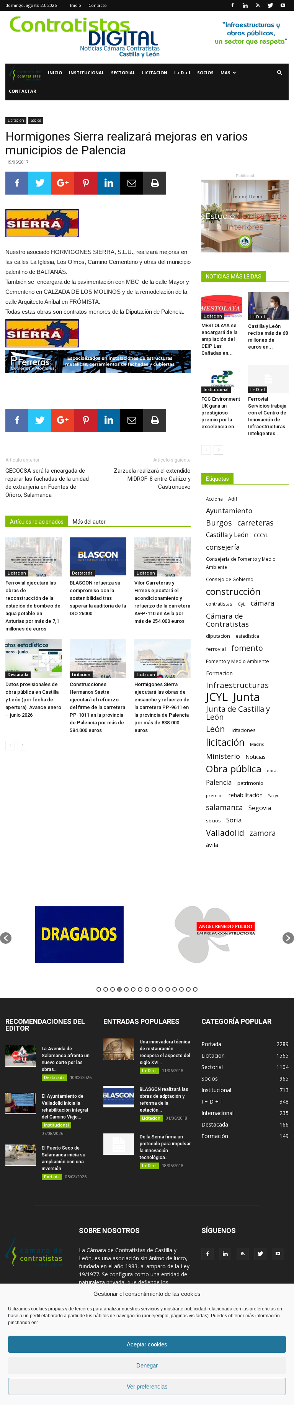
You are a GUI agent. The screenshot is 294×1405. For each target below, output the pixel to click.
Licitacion (154, 72)
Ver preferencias (147, 1386)
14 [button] (188, 989)
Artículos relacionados (37, 522)
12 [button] (174, 989)
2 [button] (105, 989)
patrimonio (250, 782)
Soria (234, 820)
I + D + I (182, 72)
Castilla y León (227, 535)
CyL (241, 604)
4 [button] (119, 989)
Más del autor (89, 522)
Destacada (82, 573)
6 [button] (133, 989)
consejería (223, 547)
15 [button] (195, 989)
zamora (263, 833)
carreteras (255, 523)
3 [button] (112, 989)
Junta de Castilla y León (238, 713)
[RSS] (257, 5)
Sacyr (273, 795)
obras (272, 770)
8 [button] (147, 989)
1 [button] (98, 989)
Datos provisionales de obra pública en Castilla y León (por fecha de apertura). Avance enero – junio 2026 (33, 699)
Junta (246, 697)
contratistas (219, 604)
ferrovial (216, 648)
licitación (225, 742)
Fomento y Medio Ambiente (237, 661)
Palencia (219, 782)
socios (213, 820)
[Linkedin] (245, 5)
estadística (247, 636)
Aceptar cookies (147, 1344)
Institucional (86, 72)
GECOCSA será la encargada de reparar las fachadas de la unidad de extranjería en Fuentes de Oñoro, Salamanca (47, 482)
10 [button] (160, 989)
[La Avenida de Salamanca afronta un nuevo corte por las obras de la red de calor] (20, 1056)
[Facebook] (232, 5)
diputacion (218, 635)
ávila (212, 844)
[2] (147, 37)
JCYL (217, 697)
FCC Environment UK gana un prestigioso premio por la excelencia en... (220, 412)
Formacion (219, 673)
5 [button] (126, 989)
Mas (225, 72)
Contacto (97, 5)
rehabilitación (246, 795)
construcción (233, 591)
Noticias (255, 756)
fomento (247, 648)
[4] (245, 216)
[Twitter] (270, 5)
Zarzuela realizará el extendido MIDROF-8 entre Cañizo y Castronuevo (152, 478)
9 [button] (154, 989)
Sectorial (123, 72)
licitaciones (242, 730)
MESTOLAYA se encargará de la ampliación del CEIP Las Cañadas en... (219, 339)
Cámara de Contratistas (227, 620)
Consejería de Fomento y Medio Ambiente (241, 563)
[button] (279, 73)
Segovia (259, 808)
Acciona (214, 499)
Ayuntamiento (229, 511)
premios (214, 795)
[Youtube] (283, 5)
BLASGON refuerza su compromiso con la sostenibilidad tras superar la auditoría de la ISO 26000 (98, 598)
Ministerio (223, 756)
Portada (52, 1176)
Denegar (147, 1365)
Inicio (75, 5)
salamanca (224, 808)
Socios (205, 72)
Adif (232, 498)
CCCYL (261, 535)
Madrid (257, 744)
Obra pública (233, 769)
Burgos (219, 523)
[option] (79, 934)
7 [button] (140, 989)
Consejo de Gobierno (229, 579)
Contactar (22, 91)
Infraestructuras (237, 685)
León (215, 729)
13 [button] (181, 989)
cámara (262, 603)
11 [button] (167, 989)
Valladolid (225, 833)
